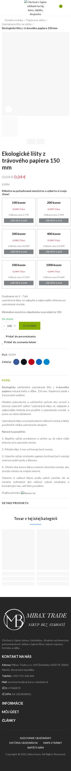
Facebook (16, 362)
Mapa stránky (52, 742)
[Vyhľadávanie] (11, 8)
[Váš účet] (65, 8)
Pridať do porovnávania (21, 336)
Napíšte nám (35, 747)
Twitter (24, 362)
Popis (6, 380)
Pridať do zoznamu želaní (20, 342)
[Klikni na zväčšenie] (8, 109)
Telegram (47, 362)
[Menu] (5, 8)
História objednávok (23, 742)
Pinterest (31, 362)
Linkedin (39, 362)
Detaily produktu (15, 503)
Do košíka (29, 325)
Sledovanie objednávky (35, 738)
